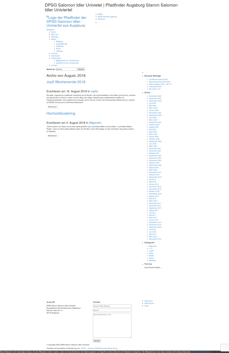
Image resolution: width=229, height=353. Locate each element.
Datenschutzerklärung (202, 352)
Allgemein (95, 122)
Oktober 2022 (154, 139)
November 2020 (155, 160)
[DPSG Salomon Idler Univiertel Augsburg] (68, 20)
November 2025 (155, 98)
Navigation (51, 29)
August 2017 (154, 210)
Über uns (54, 34)
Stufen (53, 39)
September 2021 (155, 155)
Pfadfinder (60, 46)
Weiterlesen (52, 107)
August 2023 (154, 127)
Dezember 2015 (155, 239)
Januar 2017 (154, 220)
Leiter (151, 253)
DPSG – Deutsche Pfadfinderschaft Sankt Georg (99, 348)
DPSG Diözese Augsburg (107, 16)
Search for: (51, 69)
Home (53, 32)
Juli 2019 (152, 179)
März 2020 (153, 170)
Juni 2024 (152, 117)
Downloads (55, 56)
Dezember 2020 (155, 158)
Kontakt (54, 65)
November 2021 (155, 151)
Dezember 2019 (155, 172)
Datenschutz (149, 303)
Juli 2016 (152, 229)
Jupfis (94, 91)
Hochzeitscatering (61, 113)
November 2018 (155, 189)
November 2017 (155, 205)
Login (146, 305)
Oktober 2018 (154, 191)
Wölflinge (59, 41)
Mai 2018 (152, 198)
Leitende (59, 51)
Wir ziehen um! (154, 89)
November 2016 (155, 224)
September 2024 (155, 115)
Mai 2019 (152, 182)
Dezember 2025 (155, 96)
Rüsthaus (101, 19)
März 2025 (153, 108)
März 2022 (153, 146)
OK (193, 352)
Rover (58, 48)
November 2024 (155, 112)
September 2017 (155, 208)
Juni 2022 (152, 143)
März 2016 (153, 236)
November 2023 (155, 122)
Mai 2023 (152, 129)
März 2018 (153, 201)
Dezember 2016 (155, 222)
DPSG (100, 14)
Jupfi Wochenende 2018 (66, 81)
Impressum (148, 301)
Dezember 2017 (155, 203)
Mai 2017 (152, 215)
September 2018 (155, 193)
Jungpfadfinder (61, 44)
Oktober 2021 (154, 153)
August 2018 (154, 196)
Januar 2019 (154, 184)
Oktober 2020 (154, 162)
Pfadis (151, 255)
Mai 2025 (152, 105)
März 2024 (153, 120)
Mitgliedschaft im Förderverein (67, 60)
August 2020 (154, 167)
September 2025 (155, 101)
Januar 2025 (154, 110)
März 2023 (153, 134)
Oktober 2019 (154, 174)
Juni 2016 (152, 232)
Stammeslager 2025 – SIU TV (160, 84)
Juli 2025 (152, 103)
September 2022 (155, 141)
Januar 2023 (154, 136)
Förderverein (56, 58)
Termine (54, 53)
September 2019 (155, 177)
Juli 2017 (152, 213)
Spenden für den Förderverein (67, 63)
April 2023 (153, 132)
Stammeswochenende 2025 (159, 82)
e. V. (150, 248)
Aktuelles (54, 36)
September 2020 (155, 165)
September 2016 (155, 227)
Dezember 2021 (155, 148)
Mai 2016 (152, 234)
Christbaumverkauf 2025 (158, 79)
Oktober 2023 (154, 124)
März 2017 (153, 217)
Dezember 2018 (155, 186)
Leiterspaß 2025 (155, 86)
